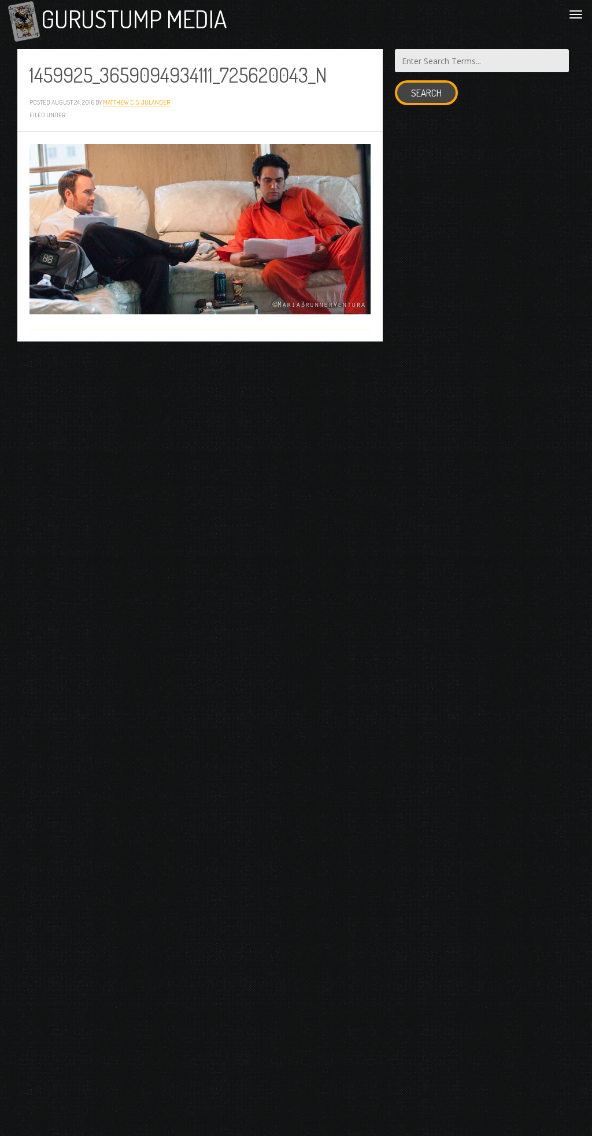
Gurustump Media (134, 18)
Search (426, 93)
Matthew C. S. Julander (136, 102)
